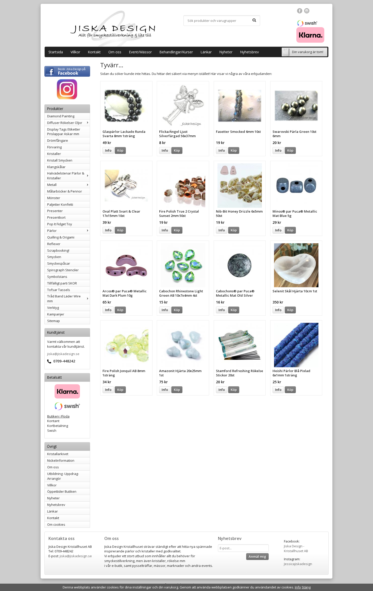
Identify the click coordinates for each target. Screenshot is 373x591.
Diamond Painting (60, 116)
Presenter (55, 211)
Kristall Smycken (59, 160)
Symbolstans (57, 276)
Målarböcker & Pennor (64, 191)
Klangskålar (56, 167)
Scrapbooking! (58, 250)
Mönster (53, 198)
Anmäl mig (257, 556)
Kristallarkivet (57, 454)
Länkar (206, 52)
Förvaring (54, 147)
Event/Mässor (140, 52)
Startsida (55, 52)
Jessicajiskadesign (298, 564)
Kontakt (94, 52)
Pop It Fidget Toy (59, 224)
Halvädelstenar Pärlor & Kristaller (65, 175)
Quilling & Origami (60, 237)
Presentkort (56, 217)
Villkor (75, 52)
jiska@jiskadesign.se (63, 354)
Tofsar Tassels (58, 289)
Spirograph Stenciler (63, 270)
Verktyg (53, 307)
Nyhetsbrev (249, 52)
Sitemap (53, 320)
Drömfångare (57, 140)
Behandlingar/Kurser (176, 52)
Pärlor (52, 230)
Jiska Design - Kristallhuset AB (296, 548)
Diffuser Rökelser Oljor (64, 122)
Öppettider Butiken (61, 491)
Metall (52, 184)
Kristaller (54, 153)
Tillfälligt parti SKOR (62, 283)
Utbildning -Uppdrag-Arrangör (63, 476)
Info (108, 150)
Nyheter (225, 52)
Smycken (54, 256)
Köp (120, 150)
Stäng (306, 587)
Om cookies (56, 524)
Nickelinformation (60, 460)
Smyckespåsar (58, 263)
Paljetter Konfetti (60, 204)
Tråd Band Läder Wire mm (64, 298)
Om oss (114, 52)
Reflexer (53, 244)
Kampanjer (55, 314)
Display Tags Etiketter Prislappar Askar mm (63, 131)
